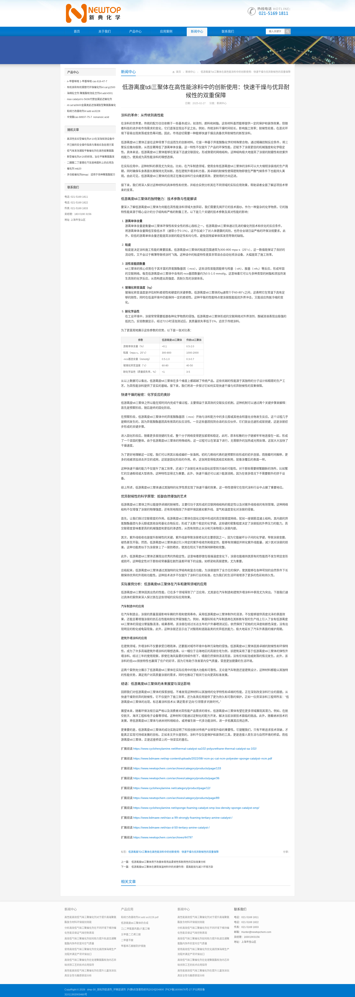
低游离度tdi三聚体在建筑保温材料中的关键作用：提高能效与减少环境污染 (172, 866)
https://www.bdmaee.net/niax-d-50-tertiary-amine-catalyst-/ (171, 827)
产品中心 (135, 31)
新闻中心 (197, 31)
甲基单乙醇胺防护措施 (133, 946)
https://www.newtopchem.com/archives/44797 (163, 837)
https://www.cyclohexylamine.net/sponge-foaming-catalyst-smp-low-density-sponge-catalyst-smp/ (196, 807)
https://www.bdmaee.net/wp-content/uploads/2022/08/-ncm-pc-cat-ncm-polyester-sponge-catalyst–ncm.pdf (202, 758)
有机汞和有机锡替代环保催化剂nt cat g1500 (91, 87)
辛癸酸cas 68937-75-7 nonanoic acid (88, 117)
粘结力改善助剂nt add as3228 (83, 111)
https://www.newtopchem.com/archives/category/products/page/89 (176, 798)
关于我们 (104, 31)
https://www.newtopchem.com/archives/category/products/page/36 (176, 778)
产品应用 (127, 909)
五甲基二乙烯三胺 (131, 934)
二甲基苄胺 (127, 940)
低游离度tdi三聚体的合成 (134, 923)
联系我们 (228, 31)
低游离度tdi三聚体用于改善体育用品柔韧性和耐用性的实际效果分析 (168, 862)
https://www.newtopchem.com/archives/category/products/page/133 (177, 768)
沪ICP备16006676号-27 (178, 989)
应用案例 (166, 31)
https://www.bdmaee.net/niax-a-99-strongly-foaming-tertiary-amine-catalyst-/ (182, 817)
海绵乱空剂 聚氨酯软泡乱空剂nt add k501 (90, 93)
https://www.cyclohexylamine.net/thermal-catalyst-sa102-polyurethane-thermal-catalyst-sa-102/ (195, 748)
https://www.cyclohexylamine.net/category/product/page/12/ (171, 788)
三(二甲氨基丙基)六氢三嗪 (135, 928)
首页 (77, 31)
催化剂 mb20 (74, 168)
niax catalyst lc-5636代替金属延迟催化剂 (89, 99)
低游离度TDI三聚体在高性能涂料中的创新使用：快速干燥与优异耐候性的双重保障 (173, 851)
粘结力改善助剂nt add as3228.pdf (139, 917)
